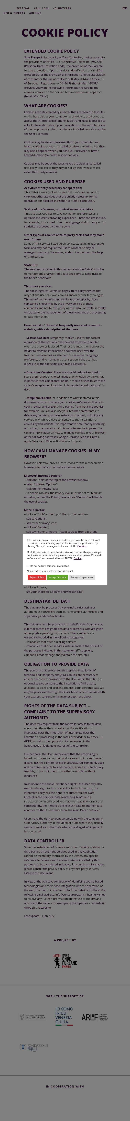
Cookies (81, 546)
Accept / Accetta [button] (57, 577)
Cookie (77, 558)
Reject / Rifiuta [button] (37, 577)
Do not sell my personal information (49, 566)
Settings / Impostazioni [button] (82, 577)
